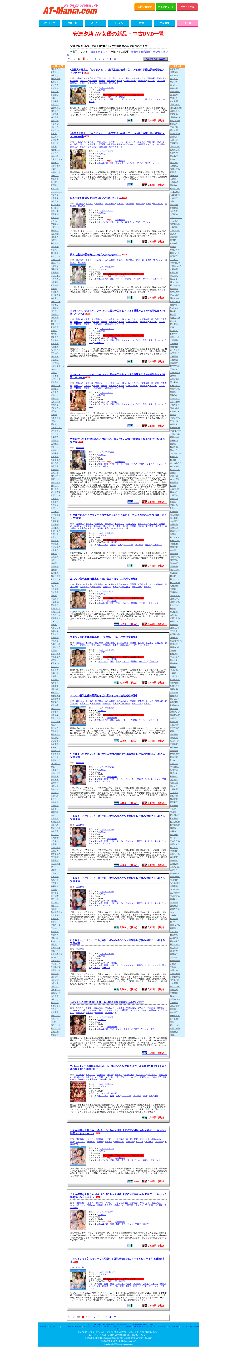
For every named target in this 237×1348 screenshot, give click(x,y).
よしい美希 (175, 1006)
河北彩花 (151, 1008)
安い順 (156, 51)
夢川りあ (55, 1003)
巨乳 (112, 99)
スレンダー (120, 99)
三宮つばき (102, 78)
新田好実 (55, 705)
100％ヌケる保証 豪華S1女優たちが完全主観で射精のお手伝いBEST (107, 1002)
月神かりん (55, 608)
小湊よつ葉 (175, 434)
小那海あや (175, 263)
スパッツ (149, 779)
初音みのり (175, 725)
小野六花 (174, 272)
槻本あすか (55, 618)
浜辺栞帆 (174, 738)
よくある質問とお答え (139, 1324)
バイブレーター (67, 1326)
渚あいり (107, 526)
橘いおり (55, 586)
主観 (118, 603)
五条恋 (141, 584)
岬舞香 (54, 870)
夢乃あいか (158, 203)
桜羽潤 (54, 415)
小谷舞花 (55, 363)
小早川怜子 (175, 427)
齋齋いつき (55, 385)
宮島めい (174, 906)
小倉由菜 (174, 243)
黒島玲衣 (174, 395)
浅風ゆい (55, 104)
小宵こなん (131, 524)
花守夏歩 (174, 734)
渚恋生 (54, 660)
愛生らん (55, 85)
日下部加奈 (175, 366)
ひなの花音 (55, 763)
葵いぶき (174, 82)
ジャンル (118, 23)
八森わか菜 (175, 977)
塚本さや (55, 605)
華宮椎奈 (55, 305)
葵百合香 (174, 88)
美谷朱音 (174, 860)
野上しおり (55, 709)
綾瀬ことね (55, 169)
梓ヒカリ (174, 124)
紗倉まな (174, 450)
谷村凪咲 (174, 586)
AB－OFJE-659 (106, 151)
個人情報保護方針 (122, 1324)
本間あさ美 (55, 822)
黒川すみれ (175, 389)
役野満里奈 (175, 961)
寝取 (127, 464)
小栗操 (173, 247)
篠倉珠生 (55, 466)
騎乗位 (128, 222)
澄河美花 (174, 547)
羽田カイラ (55, 734)
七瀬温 (54, 676)
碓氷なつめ (55, 256)
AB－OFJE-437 (106, 1017)
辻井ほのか (175, 605)
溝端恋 (54, 889)
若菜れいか (55, 1028)
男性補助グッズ (139, 1326)
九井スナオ (175, 402)
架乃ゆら (91, 78)
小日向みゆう (130, 80)
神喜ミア (55, 356)
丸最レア (174, 831)
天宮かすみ (55, 166)
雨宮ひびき (175, 146)
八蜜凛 (173, 718)
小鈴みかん (175, 418)
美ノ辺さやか (56, 912)
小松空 (54, 373)
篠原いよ (55, 473)
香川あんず (55, 295)
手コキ (157, 340)
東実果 (54, 133)
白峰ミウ (174, 528)
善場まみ (55, 566)
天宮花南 (174, 143)
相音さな (55, 75)
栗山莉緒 (174, 382)
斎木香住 (55, 382)
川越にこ (84, 80)
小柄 (112, 464)
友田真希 (174, 637)
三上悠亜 (120, 1008)
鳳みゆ (173, 234)
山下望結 (55, 980)
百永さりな (175, 941)
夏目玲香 (55, 670)
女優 (100, 464)
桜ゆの (173, 460)
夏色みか (55, 663)
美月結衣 (55, 896)
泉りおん (174, 185)
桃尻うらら (55, 951)
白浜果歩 (55, 524)
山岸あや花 (175, 973)
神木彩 (173, 311)
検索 (141, 23)
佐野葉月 (55, 444)
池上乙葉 (55, 201)
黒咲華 (173, 392)
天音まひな (96, 587)
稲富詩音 (55, 234)
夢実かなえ (55, 1006)
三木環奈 (55, 457)
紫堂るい (74, 83)
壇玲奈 (54, 595)
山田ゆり (55, 986)
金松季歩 (93, 80)
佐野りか (55, 447)
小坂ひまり (175, 405)
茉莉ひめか (55, 847)
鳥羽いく (55, 631)
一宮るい (55, 227)
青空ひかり (175, 91)
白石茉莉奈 (175, 515)
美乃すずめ (175, 896)
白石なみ (55, 502)
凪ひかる (149, 584)
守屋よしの (55, 964)
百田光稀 (174, 938)
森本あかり (55, 961)
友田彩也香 (175, 634)
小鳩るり (55, 369)
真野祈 (173, 828)
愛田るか (55, 72)
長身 (145, 340)
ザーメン (156, 99)
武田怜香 (174, 566)
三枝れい (174, 440)
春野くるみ (55, 754)
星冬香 (54, 809)
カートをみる (187, 6)
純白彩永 (55, 831)
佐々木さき (175, 469)
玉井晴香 (55, 589)
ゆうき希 (55, 996)
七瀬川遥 (55, 673)
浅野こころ (175, 111)
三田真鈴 (174, 864)
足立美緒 (55, 137)
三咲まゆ (55, 873)
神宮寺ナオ (175, 531)
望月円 (54, 944)
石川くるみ (55, 205)
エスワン (102, 90)
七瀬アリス (175, 676)
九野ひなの (175, 373)
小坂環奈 (55, 360)
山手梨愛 (124, 1010)
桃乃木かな (175, 944)
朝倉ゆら (55, 111)
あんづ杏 (55, 188)
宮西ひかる (175, 909)
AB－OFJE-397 (106, 1084)
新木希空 (161, 80)
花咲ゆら (55, 728)
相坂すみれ (55, 69)
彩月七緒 (174, 476)
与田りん (55, 1019)
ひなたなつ (175, 754)
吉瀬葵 (54, 331)
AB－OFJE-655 (106, 392)
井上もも (55, 243)
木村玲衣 (174, 360)
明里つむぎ (175, 104)
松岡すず (55, 838)
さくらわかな (176, 463)
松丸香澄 (174, 818)
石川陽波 (55, 208)
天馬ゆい (174, 615)
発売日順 (146, 51)
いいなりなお (56, 192)
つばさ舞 (134, 1010)
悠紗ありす (83, 1079)
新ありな (174, 159)
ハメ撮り (104, 466)
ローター (78, 1326)
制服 (98, 1286)
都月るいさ (175, 628)
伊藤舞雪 (174, 208)
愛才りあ (174, 79)
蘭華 (172, 1022)
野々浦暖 (174, 709)
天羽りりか (175, 133)
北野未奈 (174, 343)
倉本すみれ (175, 379)
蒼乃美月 (174, 95)
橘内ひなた (175, 579)
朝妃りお (174, 114)
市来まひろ (175, 188)
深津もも (55, 783)
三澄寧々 (55, 883)
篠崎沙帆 (55, 469)
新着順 (134, 51)
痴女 (151, 340)
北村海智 (174, 347)
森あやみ (174, 948)
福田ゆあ (55, 786)
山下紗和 (55, 977)
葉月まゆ (174, 721)
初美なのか (92, 83)
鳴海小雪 (55, 689)
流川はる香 (175, 1028)
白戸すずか (55, 515)
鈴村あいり (175, 541)
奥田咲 (148, 203)
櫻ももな (55, 424)
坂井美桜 (55, 392)
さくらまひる (176, 453)
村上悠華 (74, 80)
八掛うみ (174, 970)
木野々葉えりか (57, 366)
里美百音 (55, 437)
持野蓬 (173, 928)
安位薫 (173, 967)
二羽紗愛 (174, 789)
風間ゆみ (174, 289)
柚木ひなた (55, 999)
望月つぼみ (175, 925)
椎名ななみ (55, 460)
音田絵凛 (55, 285)
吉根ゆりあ (175, 1015)
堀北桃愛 (55, 812)
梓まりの (55, 127)
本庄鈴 (173, 809)
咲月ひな (55, 434)
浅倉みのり (55, 108)
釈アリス (55, 486)
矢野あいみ (55, 970)
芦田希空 (55, 124)
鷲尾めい (120, 203)
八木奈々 (174, 957)
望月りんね (55, 899)
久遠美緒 (55, 340)
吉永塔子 (174, 1012)
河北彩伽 (111, 80)
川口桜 (54, 311)
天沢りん (55, 143)
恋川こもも (55, 350)
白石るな (55, 508)
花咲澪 (54, 725)
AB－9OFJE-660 (107, 267)
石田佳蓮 (174, 175)
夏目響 (173, 667)
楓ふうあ (141, 78)
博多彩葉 (55, 715)
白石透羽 (55, 499)
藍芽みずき (175, 69)
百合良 (54, 1009)
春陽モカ (174, 751)
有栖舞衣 (174, 166)
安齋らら (99, 524)
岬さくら (174, 847)
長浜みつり (175, 647)
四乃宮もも (55, 476)
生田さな (55, 195)
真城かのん (55, 828)
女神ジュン (55, 941)
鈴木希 (54, 553)
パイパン (131, 99)
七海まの (55, 683)
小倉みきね (55, 279)
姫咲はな (174, 763)
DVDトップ (49, 23)
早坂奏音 (80, 203)
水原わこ (55, 880)
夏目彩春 (174, 663)
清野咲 (54, 560)
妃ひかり (174, 334)
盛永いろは (55, 654)
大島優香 (174, 227)
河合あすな (175, 318)
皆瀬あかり (175, 873)
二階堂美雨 (55, 699)
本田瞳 (173, 812)
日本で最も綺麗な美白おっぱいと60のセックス (95, 198)
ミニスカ (150, 464)
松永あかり (55, 841)
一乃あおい (175, 192)
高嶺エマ (55, 573)
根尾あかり (175, 705)
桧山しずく (55, 773)
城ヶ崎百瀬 (55, 492)
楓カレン (174, 279)
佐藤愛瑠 (174, 482)
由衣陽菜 (174, 983)
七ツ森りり (113, 78)
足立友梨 (174, 130)
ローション (120, 1284)
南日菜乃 (174, 886)
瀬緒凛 (54, 563)
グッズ (187, 23)
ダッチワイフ (55, 1326)
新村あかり (175, 686)
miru (122, 78)
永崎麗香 (55, 637)
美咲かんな (175, 844)
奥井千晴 (55, 272)
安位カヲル (152, 1075)
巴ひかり (174, 631)
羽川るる (55, 253)
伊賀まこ (89, 524)
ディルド (87, 1326)
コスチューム (162, 1326)
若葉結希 (55, 1032)
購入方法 (89, 1324)
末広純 (173, 534)
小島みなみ (81, 78)
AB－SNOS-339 (107, 452)
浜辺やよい (55, 741)
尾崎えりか (175, 250)
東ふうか (55, 130)
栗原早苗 (55, 343)
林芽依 (54, 747)
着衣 (122, 1286)
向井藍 (173, 915)
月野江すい (175, 599)
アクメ (140, 99)
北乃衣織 (55, 327)
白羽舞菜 (55, 521)
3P (97, 466)
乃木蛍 (110, 1075)
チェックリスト (166, 6)
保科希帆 (55, 802)
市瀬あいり (55, 224)
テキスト (103, 51)
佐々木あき (175, 466)
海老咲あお (175, 224)
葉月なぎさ (55, 718)
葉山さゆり (175, 741)
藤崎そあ (55, 789)
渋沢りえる (55, 482)
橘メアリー (175, 583)
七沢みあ (174, 670)
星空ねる (55, 796)
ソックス (114, 1286)
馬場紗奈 (55, 738)
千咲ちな (55, 599)
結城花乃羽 (55, 993)
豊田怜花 (55, 634)
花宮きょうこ (176, 731)
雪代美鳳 (174, 990)
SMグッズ (107, 1326)
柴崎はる (174, 505)
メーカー (95, 23)
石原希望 (174, 182)
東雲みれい (84, 587)
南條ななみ (175, 683)
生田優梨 (55, 198)
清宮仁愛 (174, 363)
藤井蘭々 (174, 780)
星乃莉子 (174, 802)
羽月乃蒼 (174, 744)
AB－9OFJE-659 (107, 88)
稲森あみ (55, 237)
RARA (53, 1022)
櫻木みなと (55, 405)
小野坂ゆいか (176, 266)
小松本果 (55, 376)
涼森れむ (174, 544)
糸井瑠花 (174, 205)
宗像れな (55, 938)
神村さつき (55, 301)
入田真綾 (174, 214)
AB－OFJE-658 (106, 1212)
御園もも (55, 886)
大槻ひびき (175, 230)
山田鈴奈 (55, 983)
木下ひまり (175, 350)
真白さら (55, 835)
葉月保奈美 (55, 721)
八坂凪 (173, 964)
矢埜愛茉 (55, 973)
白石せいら (55, 495)
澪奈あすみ (55, 854)
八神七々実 (55, 967)
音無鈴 (83, 83)
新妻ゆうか (55, 696)
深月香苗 (55, 893)
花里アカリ (55, 731)
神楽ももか (175, 285)
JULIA (173, 508)
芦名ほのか (175, 121)
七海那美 (55, 686)
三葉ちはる (175, 867)
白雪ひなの (55, 531)
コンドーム (127, 1326)
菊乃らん (174, 331)
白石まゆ (55, 505)
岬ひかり (55, 867)
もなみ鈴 (174, 931)
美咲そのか (55, 864)
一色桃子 (174, 198)
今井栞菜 (174, 211)
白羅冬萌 (174, 524)
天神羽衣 (55, 140)
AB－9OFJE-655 (107, 328)
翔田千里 (174, 511)
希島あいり (175, 337)
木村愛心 (99, 203)
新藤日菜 (55, 541)
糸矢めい (55, 230)
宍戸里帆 (174, 495)
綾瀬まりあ (55, 172)
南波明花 (55, 692)
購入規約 (97, 1324)
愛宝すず (124, 1077)
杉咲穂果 (55, 544)
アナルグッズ (97, 1326)
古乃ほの (174, 793)
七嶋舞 (173, 673)
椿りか (173, 608)
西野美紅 (55, 702)
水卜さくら (175, 838)
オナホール (44, 1326)
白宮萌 (54, 537)
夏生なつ (55, 667)
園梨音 (54, 570)
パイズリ (137, 222)
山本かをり (55, 990)
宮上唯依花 (55, 915)
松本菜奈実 (175, 825)
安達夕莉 (151, 78)
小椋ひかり (55, 276)
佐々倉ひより (56, 427)
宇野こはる (55, 259)
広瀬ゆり (174, 773)
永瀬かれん (55, 644)
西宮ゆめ (174, 692)
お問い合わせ (145, 6)
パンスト (184, 1326)
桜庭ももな (55, 418)
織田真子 (174, 256)
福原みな (174, 776)
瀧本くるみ (55, 579)
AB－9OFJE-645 (107, 533)
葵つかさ (80, 1008)
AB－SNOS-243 (107, 767)
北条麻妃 (174, 796)
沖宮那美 (174, 237)
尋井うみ (55, 780)
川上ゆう (174, 321)
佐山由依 (55, 453)
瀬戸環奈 (142, 80)
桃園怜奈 (174, 935)
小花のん (174, 276)
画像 (92, 51)
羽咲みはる (125, 587)
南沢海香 (174, 880)
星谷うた (55, 799)
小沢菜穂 (55, 282)
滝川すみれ (175, 557)
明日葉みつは (122, 1139)
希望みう (55, 935)
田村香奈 (55, 592)
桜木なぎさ (55, 402)
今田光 (54, 250)
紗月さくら (55, 431)
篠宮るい (55, 479)
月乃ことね (55, 615)
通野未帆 (174, 625)
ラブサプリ (151, 1326)
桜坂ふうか (55, 408)
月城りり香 (55, 612)
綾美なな (55, 175)
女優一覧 (72, 23)
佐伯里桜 (55, 389)
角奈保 (173, 550)
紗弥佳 (54, 450)
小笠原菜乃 (55, 266)
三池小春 (174, 835)
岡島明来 (55, 269)
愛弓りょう (175, 150)
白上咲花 (87, 321)
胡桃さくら (175, 385)
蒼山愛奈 (55, 95)
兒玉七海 (174, 421)
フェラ (159, 464)
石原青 (173, 179)
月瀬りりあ (175, 595)
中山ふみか (175, 657)
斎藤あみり (175, 437)
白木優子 (174, 521)
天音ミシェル (56, 159)
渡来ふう (174, 1035)
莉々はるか (175, 1025)
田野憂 (102, 80)
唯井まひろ (175, 570)
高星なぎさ (55, 576)
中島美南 (55, 641)
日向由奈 (174, 757)
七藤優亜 (55, 679)
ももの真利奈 (56, 954)
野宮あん (55, 712)
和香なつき (55, 1025)
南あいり (55, 906)
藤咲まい (55, 793)
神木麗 (173, 314)
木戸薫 (54, 334)
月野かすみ (175, 602)
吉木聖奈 (55, 1012)
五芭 (172, 201)
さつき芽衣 (175, 479)
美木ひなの (175, 841)
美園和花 (174, 857)
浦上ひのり (55, 263)
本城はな (55, 815)
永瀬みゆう (55, 647)
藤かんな (174, 786)
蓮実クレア (175, 712)
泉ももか (55, 217)
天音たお (55, 153)
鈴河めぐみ (55, 547)
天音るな (55, 163)
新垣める (55, 179)
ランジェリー (174, 1326)
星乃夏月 (174, 799)
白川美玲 (55, 511)
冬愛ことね (175, 618)
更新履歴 (164, 23)
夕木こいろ (175, 986)
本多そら (55, 818)
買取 (151, 1324)
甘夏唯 (54, 146)
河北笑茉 (55, 308)
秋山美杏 (55, 101)
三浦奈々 (55, 851)
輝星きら (55, 337)
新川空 (54, 182)
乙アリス (174, 259)
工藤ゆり (174, 369)
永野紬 (54, 650)
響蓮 (53, 767)
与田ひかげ (55, 1015)
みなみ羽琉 (110, 203)
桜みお (117, 324)
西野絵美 (174, 689)
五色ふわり (175, 408)
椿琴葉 (54, 625)
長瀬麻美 (174, 644)
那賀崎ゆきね (176, 641)
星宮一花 (89, 319)
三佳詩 (54, 928)
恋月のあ (55, 353)
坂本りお (55, 395)
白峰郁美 (55, 528)
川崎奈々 (55, 314)
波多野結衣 (175, 715)
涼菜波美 (55, 557)
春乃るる (174, 747)
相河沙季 (174, 72)
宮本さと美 (55, 925)
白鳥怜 (54, 518)
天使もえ (174, 137)
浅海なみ (55, 121)
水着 (135, 1286)
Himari (172, 760)
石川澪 (173, 172)
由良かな (174, 1003)
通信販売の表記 (108, 1324)
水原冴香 (55, 877)
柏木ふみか (175, 295)
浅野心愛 (55, 114)
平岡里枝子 (175, 767)
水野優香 (174, 851)
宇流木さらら (176, 217)
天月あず (174, 140)
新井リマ (174, 153)
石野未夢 (55, 214)
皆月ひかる (175, 877)
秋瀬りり (55, 98)
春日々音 (55, 757)
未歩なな (80, 1013)
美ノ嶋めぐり (176, 893)
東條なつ (174, 621)
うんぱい (135, 319)
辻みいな (55, 621)
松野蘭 (54, 844)
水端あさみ (175, 854)
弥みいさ (55, 156)
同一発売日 (120, 97)
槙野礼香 (55, 825)
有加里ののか (176, 108)
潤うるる (55, 489)
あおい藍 (55, 82)
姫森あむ (55, 770)
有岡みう (174, 163)
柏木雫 (54, 298)
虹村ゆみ (174, 696)
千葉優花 (55, 602)
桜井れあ (55, 398)
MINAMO (174, 889)
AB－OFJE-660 (106, 210)
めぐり (173, 922)
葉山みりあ (55, 751)
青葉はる (55, 91)
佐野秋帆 (55, 440)
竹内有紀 (174, 563)
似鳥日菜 (99, 1013)
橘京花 (173, 576)
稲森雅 (54, 240)
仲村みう (174, 654)
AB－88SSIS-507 (107, 1272)
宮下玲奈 (174, 902)
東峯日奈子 (55, 628)
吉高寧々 (174, 1009)
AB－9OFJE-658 (107, 1148)
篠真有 (173, 502)
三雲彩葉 (55, 857)
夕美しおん (90, 1075)
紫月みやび (55, 463)
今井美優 (55, 247)
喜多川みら (55, 324)
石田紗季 (55, 211)
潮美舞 (100, 1141)
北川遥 (54, 321)
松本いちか (175, 822)
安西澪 (54, 185)
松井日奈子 (175, 815)
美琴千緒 (55, 860)
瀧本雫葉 (174, 560)
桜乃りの (151, 80)
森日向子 (174, 954)
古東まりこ (175, 424)
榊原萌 (119, 80)
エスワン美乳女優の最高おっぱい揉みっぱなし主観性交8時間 (103, 578)
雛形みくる (113, 83)
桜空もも (174, 457)
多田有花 (174, 573)
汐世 (116, 1077)
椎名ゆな (174, 492)
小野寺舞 (174, 269)
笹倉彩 (173, 473)
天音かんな (55, 150)
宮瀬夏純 (55, 919)
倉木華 (96, 321)
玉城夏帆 (174, 592)
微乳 (151, 1096)
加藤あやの (175, 301)
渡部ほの (103, 83)
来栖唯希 (55, 347)
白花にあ (55, 534)
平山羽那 (55, 776)
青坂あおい (55, 88)
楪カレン (174, 996)
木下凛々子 (175, 353)
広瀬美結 (174, 770)
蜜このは (55, 902)
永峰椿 (173, 650)
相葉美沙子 (55, 79)
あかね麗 (174, 101)
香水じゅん (131, 78)
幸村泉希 (174, 993)
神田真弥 (55, 318)
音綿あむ (55, 292)
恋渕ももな (175, 398)
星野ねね (55, 805)
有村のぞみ (175, 169)
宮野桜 (54, 922)
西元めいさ (175, 699)
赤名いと (174, 98)
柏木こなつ (175, 292)
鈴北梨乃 (55, 550)
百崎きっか (55, 948)
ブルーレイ (157, 279)
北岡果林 (174, 340)
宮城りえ (161, 78)
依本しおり (175, 1019)
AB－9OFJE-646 (107, 591)
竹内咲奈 (55, 583)
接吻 (112, 340)
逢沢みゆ (97, 526)
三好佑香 (55, 931)
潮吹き (148, 99)
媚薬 (129, 1284)
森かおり (55, 957)
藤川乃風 (174, 783)
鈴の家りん (175, 537)
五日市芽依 (175, 195)
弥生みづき (175, 980)
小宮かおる (55, 379)
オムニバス (103, 99)
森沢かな (174, 951)
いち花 (54, 221)
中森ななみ (55, 657)
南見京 (54, 909)
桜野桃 (54, 411)
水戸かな (174, 870)
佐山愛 (173, 486)
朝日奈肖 (55, 117)
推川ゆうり (175, 253)
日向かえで (156, 1077)
